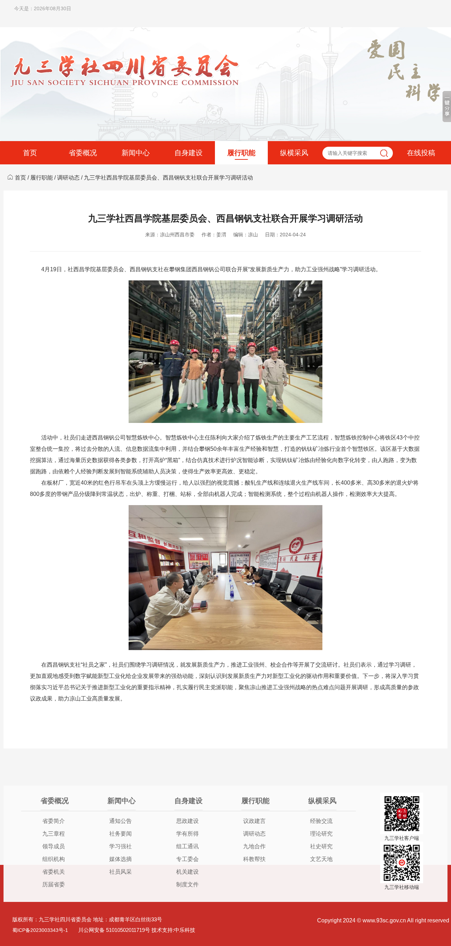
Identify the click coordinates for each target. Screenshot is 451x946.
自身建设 (188, 153)
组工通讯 (187, 846)
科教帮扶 (254, 859)
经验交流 (321, 821)
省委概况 (83, 153)
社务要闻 (120, 834)
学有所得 (187, 834)
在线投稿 (421, 153)
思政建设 (187, 821)
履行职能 (241, 153)
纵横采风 (294, 153)
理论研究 (321, 834)
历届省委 (53, 884)
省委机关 (53, 872)
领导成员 (53, 846)
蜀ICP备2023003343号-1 (40, 930)
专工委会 (187, 859)
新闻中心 (136, 153)
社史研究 (321, 846)
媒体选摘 (120, 859)
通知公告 (120, 821)
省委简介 (53, 821)
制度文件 (187, 884)
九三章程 (53, 834)
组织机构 (53, 859)
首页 (30, 153)
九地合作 (254, 846)
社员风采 (120, 872)
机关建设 (187, 872)
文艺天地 (321, 859)
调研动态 (68, 178)
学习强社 (120, 846)
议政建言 (254, 821)
